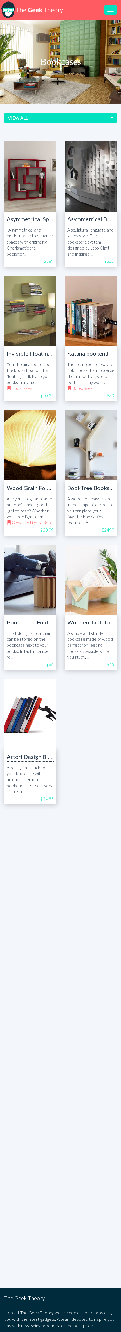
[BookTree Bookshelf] (91, 445)
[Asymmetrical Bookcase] (91, 176)
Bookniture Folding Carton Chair (48, 622)
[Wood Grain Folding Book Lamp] (30, 445)
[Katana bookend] (91, 311)
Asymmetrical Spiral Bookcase (45, 219)
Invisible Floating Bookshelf (42, 353)
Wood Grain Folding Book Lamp (47, 487)
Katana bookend (88, 353)
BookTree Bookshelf (93, 487)
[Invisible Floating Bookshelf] (30, 311)
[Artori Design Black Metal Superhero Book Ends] (30, 714)
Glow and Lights (26, 522)
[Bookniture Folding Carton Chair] (30, 580)
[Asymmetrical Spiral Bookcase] (30, 176)
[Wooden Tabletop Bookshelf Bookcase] (91, 580)
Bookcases (22, 388)
